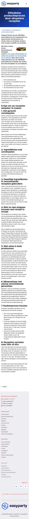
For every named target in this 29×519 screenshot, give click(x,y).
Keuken (5, 386)
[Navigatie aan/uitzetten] (26, 3)
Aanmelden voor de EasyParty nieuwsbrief (15, 494)
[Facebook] (26, 486)
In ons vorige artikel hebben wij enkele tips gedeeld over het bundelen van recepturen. (14, 56)
